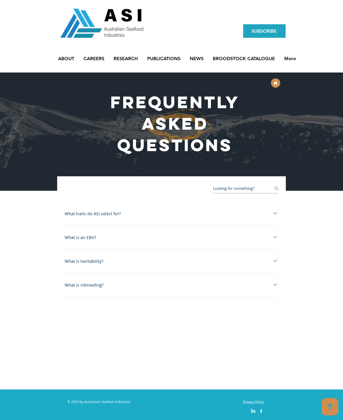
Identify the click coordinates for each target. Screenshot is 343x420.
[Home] (275, 83)
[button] (264, 31)
